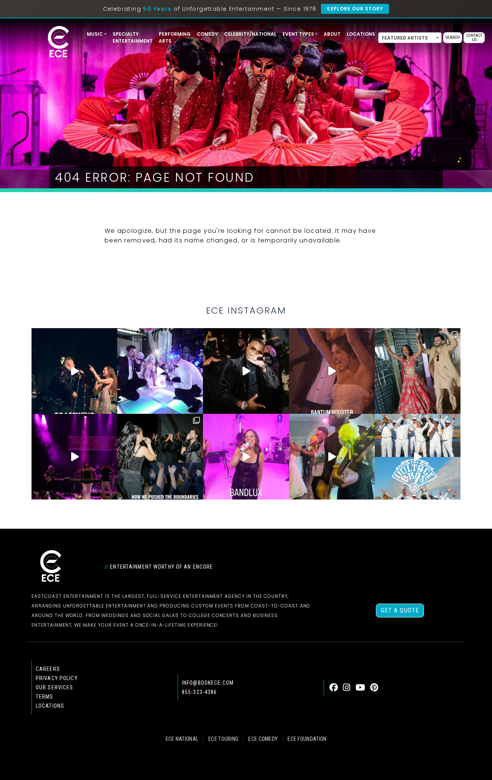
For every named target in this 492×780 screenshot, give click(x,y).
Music (95, 34)
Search (452, 37)
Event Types (298, 34)
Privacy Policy (57, 678)
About (332, 34)
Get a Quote (400, 610)
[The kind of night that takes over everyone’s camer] (246, 371)
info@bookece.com (208, 683)
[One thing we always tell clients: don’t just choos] (246, 457)
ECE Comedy (263, 739)
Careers (48, 669)
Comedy (207, 34)
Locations (361, 34)
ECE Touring (223, 739)
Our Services (54, 687)
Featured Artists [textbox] (405, 38)
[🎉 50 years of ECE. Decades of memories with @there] (417, 457)
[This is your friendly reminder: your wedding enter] (417, 371)
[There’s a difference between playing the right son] (332, 371)
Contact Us (474, 37)
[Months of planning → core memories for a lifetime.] (74, 457)
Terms (44, 697)
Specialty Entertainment (133, 37)
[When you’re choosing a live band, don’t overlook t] (74, 371)
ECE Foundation (307, 739)
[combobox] (410, 37)
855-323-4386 (199, 692)
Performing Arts (175, 37)
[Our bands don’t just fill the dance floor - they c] (332, 457)
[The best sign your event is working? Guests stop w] (160, 371)
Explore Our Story (355, 8)
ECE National (182, 739)
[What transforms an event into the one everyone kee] (160, 457)
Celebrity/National (250, 34)
